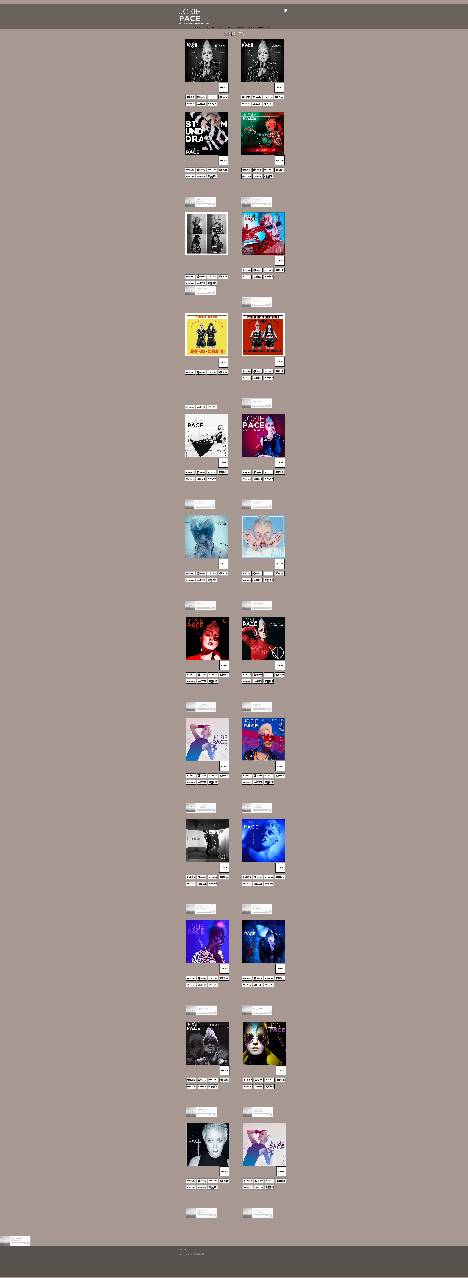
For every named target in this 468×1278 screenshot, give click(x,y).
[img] (285, 10)
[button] (224, 88)
